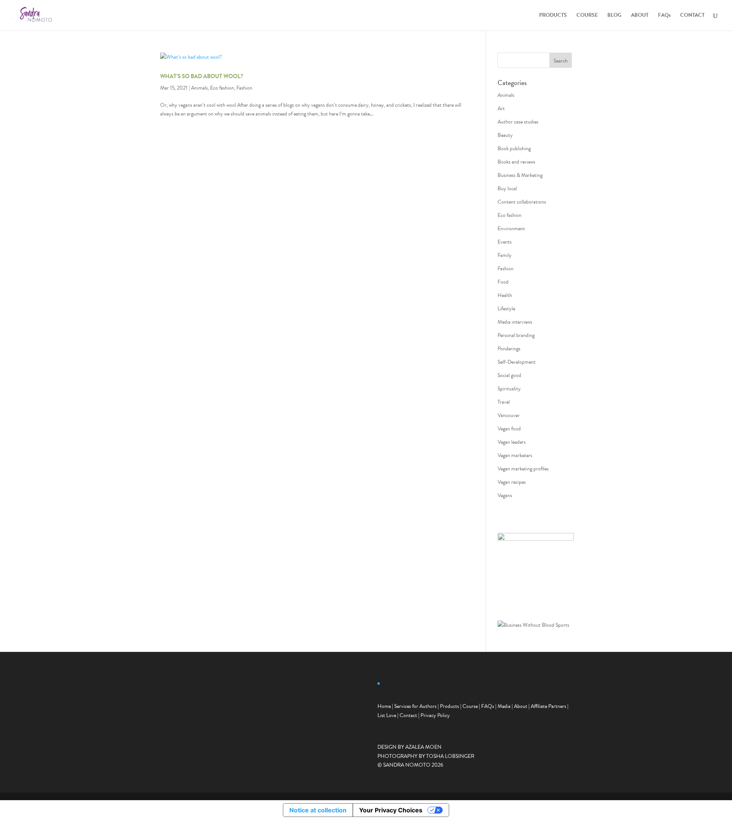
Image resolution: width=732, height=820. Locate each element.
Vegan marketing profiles (523, 469)
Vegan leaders (512, 442)
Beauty (505, 135)
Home (384, 706)
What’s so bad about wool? (201, 76)
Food (503, 282)
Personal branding (516, 335)
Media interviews (515, 322)
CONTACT (692, 16)
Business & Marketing (520, 175)
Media (504, 706)
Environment (511, 229)
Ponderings (509, 349)
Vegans (505, 495)
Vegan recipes (512, 482)
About (520, 706)
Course (470, 706)
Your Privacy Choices (390, 810)
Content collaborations (522, 202)
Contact (408, 715)
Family (505, 255)
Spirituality (509, 389)
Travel (504, 402)
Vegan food (509, 429)
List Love (386, 715)
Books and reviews (516, 162)
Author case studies (518, 122)
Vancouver (509, 415)
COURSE (587, 16)
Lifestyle (506, 309)
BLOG (614, 16)
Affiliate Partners (548, 706)
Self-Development (517, 362)
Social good (509, 375)
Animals (199, 88)
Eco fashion (222, 88)
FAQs (664, 16)
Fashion (244, 88)
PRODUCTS (553, 16)
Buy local (507, 189)
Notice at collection (318, 810)
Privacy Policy (435, 715)
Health (505, 295)
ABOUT (640, 16)
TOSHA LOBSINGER (450, 756)
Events (505, 242)
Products (449, 706)
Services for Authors (415, 706)
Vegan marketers (515, 455)
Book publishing (514, 148)
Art (501, 108)
